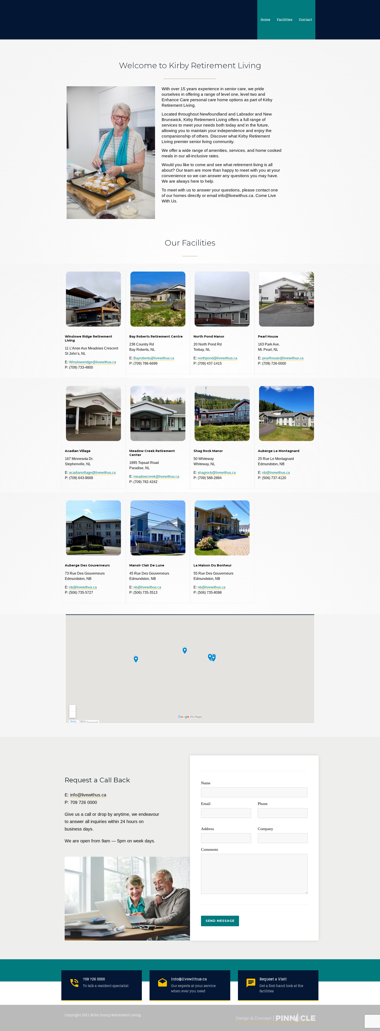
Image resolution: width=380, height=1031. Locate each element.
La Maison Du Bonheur (213, 565)
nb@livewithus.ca (276, 472)
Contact (305, 20)
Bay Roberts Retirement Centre (156, 336)
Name (205, 783)
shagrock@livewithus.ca (217, 472)
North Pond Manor (209, 336)
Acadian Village (78, 451)
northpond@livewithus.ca (217, 358)
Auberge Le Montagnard (278, 451)
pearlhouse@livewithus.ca (282, 358)
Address (207, 829)
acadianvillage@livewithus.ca (92, 472)
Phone (263, 803)
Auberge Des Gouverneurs (87, 565)
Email (205, 803)
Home (265, 20)
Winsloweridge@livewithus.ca (92, 362)
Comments (209, 849)
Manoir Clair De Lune (146, 565)
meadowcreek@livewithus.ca (156, 476)
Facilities (284, 20)
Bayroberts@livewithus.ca (153, 358)
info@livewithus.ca (88, 794)
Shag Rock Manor (208, 451)
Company (265, 829)
